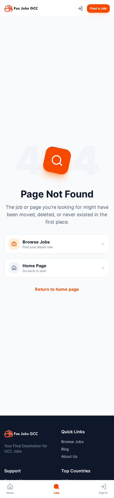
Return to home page (57, 289)
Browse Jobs (72, 441)
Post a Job (98, 8)
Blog (65, 449)
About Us (69, 456)
